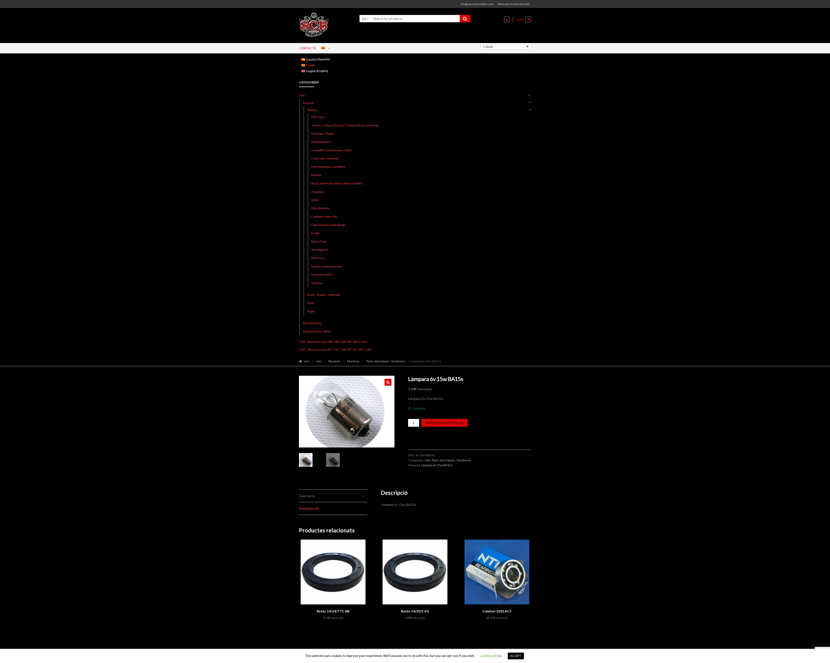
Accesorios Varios (322, 274)
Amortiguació (319, 249)
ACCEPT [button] (515, 656)
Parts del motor (320, 208)
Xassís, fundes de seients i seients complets (336, 183)
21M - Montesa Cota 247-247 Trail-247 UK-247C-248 (335, 349)
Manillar (316, 175)
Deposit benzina (320, 142)
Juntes (315, 200)
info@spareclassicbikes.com (477, 4)
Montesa (312, 110)
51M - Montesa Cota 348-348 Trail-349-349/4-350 (333, 341)
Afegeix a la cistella (444, 423)
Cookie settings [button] (491, 656)
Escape (315, 233)
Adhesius (316, 283)
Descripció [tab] (307, 496)
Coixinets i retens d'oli (324, 216)
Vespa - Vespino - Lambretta (323, 294)
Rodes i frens (319, 241)
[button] (388, 382)
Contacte (307, 48)
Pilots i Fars (318, 258)
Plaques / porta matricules (326, 266)
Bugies (311, 311)
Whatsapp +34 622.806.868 (513, 4)
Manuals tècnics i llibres (317, 331)
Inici (302, 95)
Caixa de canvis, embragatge (328, 225)
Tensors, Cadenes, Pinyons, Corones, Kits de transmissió (344, 125)
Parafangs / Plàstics (323, 133)
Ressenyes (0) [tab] (309, 508)
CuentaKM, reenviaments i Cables (331, 150)
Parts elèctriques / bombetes (328, 166)
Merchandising (312, 323)
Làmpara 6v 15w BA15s (437, 465)
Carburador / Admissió (324, 158)
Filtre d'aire (318, 117)
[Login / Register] (507, 19)
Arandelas (317, 191)
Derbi (310, 303)
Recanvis (308, 103)
